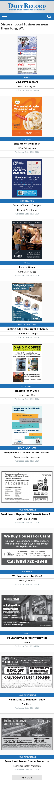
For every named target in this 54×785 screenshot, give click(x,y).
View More (27, 778)
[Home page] (27, 6)
